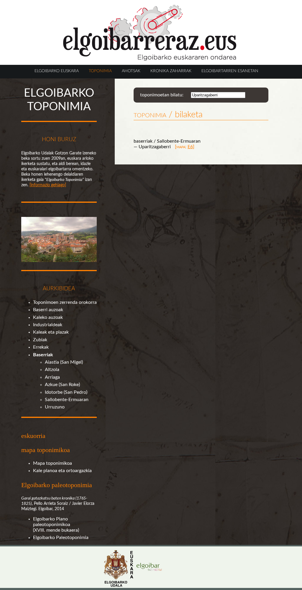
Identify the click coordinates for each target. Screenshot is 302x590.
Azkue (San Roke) (62, 384)
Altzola (52, 369)
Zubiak (40, 339)
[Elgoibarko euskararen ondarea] (150, 59)
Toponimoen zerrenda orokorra (65, 302)
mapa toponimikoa (45, 450)
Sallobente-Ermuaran (66, 399)
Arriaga (52, 377)
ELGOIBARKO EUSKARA (57, 71)
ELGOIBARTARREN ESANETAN (229, 71)
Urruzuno (55, 407)
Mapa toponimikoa (52, 463)
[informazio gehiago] (47, 185)
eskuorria (33, 435)
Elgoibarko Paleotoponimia (60, 537)
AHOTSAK (131, 71)
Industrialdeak (47, 324)
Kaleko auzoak (48, 317)
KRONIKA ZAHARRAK (170, 71)
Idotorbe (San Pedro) (66, 392)
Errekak (41, 347)
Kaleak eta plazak (51, 332)
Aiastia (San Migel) (64, 362)
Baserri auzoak (48, 309)
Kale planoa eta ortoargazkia (62, 470)
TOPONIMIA (100, 71)
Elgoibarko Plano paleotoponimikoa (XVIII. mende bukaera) (56, 525)
